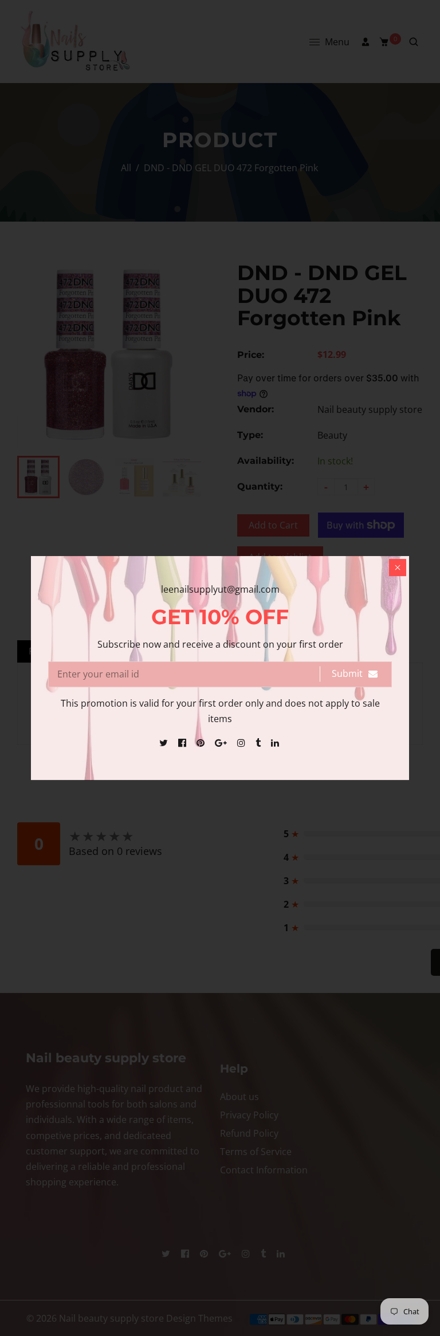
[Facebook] (183, 742)
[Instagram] (242, 742)
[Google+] (222, 742)
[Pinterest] (202, 742)
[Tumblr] (259, 742)
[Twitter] (164, 742)
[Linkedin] (276, 742)
